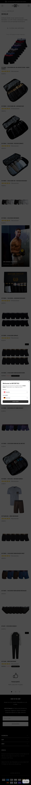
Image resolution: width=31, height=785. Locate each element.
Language (5, 395)
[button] (15, 392)
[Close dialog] (29, 381)
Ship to (4, 389)
